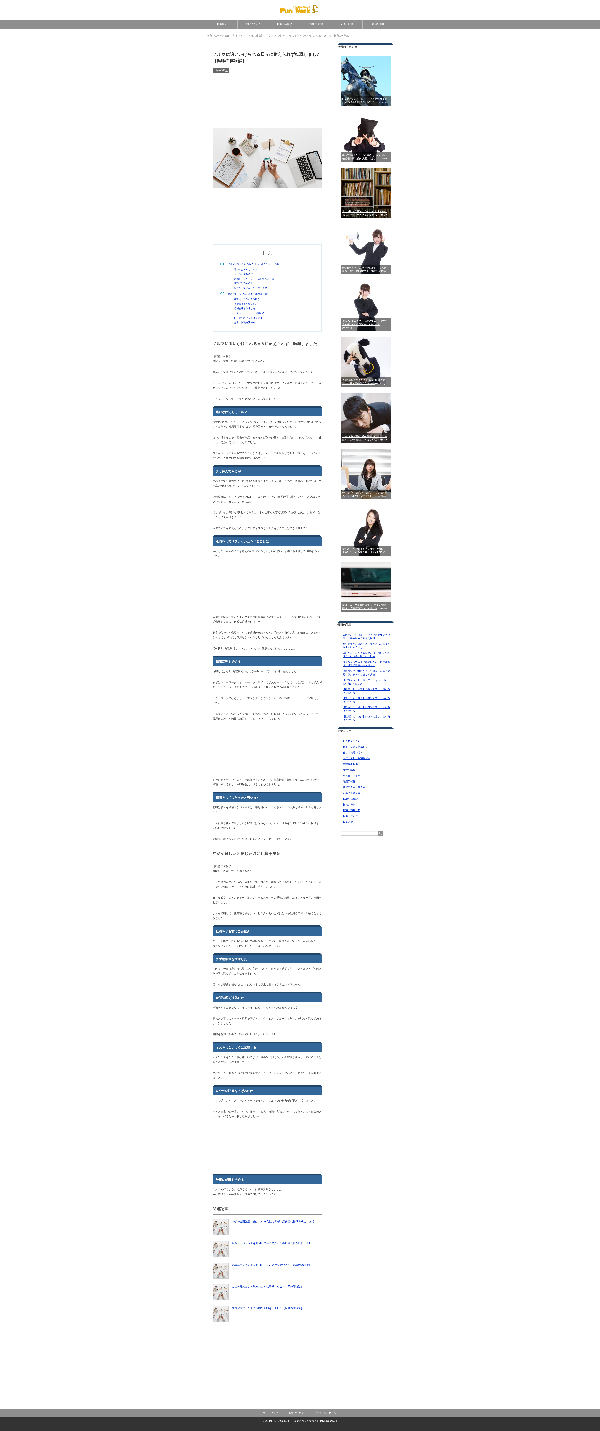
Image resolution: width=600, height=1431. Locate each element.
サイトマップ (270, 1412)
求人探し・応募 (351, 775)
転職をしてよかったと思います (250, 288)
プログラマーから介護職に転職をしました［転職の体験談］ (267, 1308)
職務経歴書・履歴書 (354, 787)
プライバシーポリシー (326, 1412)
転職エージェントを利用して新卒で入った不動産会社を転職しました (273, 1243)
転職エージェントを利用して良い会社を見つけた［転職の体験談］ (271, 1264)
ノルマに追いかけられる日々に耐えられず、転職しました (258, 264)
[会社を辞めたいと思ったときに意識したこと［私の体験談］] (220, 1292)
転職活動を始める (243, 283)
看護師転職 (378, 24)
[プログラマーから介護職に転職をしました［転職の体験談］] (220, 1314)
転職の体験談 (284, 24)
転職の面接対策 (351, 810)
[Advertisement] (267, 97)
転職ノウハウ (253, 24)
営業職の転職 (315, 24)
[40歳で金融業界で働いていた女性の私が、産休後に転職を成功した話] (220, 1227)
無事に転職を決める (244, 322)
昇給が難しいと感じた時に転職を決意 (248, 293)
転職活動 (222, 24)
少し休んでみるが (243, 274)
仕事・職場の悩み (353, 752)
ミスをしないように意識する (249, 313)
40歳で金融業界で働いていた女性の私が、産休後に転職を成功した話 (273, 1221)
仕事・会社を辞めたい (355, 746)
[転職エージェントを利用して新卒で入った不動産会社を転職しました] (220, 1249)
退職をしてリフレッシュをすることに (254, 278)
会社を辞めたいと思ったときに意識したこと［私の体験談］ (267, 1286)
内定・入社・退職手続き (356, 758)
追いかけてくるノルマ (246, 269)
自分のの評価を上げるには (248, 318)
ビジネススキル (351, 741)
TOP (227, 35)
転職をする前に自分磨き (247, 299)
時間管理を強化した (244, 308)
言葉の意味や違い (353, 793)
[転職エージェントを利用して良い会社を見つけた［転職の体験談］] (220, 1270)
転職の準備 (349, 804)
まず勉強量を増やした (246, 304)
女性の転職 (347, 24)
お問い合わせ (296, 1412)
